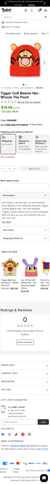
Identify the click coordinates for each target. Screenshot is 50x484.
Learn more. (42, 448)
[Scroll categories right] (48, 33)
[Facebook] (2, 434)
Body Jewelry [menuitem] (31, 33)
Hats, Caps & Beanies (24, 87)
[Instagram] (9, 434)
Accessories (6, 87)
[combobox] (25, 17)
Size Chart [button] (37, 124)
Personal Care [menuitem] (13, 33)
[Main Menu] (45, 10)
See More (6, 222)
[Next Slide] (45, 62)
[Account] (32, 10)
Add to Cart (34, 168)
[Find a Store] (26, 10)
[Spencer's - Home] (7, 10)
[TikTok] (16, 434)
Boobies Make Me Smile (23, 445)
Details (31, 5)
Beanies (39, 87)
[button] (25, 59)
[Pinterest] (22, 434)
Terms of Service (3, 470)
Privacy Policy (17, 470)
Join (43, 422)
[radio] (8, 144)
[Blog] (29, 434)
